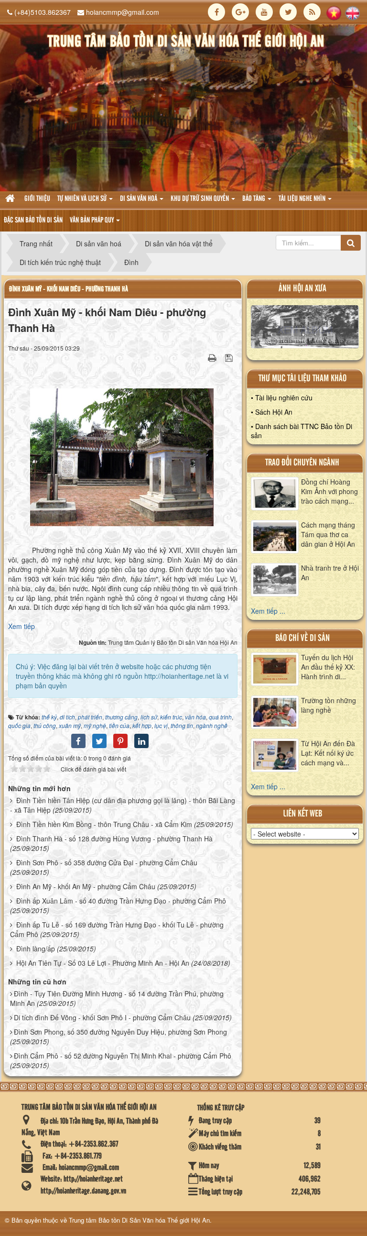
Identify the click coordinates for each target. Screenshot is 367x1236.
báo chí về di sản (302, 638)
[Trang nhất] (11, 199)
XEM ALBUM (305, 329)
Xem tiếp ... (268, 611)
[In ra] (213, 357)
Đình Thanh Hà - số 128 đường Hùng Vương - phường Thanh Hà (114, 838)
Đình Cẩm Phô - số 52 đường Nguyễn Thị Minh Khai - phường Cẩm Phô (122, 1055)
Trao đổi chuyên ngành (302, 463)
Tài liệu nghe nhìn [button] (303, 199)
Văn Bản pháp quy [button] (92, 220)
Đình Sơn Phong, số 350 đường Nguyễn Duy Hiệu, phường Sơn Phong (120, 1032)
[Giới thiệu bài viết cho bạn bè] (200, 357)
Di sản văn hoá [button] (139, 199)
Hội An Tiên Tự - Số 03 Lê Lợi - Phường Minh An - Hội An (102, 963)
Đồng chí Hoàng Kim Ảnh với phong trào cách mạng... (329, 491)
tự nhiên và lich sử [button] (82, 199)
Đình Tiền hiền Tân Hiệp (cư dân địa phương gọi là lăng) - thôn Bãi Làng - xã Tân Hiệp (122, 805)
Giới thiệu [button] (37, 199)
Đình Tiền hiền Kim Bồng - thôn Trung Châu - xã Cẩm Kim (104, 824)
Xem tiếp (21, 626)
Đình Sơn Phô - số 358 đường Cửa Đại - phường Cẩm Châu (106, 862)
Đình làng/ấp (35, 948)
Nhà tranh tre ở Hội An (330, 572)
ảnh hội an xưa (302, 289)
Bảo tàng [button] (254, 199)
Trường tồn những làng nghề (328, 705)
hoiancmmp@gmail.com (122, 12)
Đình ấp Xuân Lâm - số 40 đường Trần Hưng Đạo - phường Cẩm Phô (121, 900)
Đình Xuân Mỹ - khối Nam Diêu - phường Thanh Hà (68, 289)
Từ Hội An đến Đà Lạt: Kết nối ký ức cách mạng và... (328, 753)
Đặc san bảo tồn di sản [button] (33, 220)
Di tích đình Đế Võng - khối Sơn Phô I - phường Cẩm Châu (102, 1017)
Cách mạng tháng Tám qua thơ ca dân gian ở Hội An (328, 534)
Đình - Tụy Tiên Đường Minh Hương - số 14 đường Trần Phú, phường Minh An (117, 998)
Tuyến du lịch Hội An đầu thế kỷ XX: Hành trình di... (328, 666)
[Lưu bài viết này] (230, 357)
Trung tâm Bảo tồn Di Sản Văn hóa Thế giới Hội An (139, 1220)
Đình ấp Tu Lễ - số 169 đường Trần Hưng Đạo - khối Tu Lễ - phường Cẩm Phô (117, 929)
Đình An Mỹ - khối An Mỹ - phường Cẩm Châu (85, 886)
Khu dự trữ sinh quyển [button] (200, 199)
